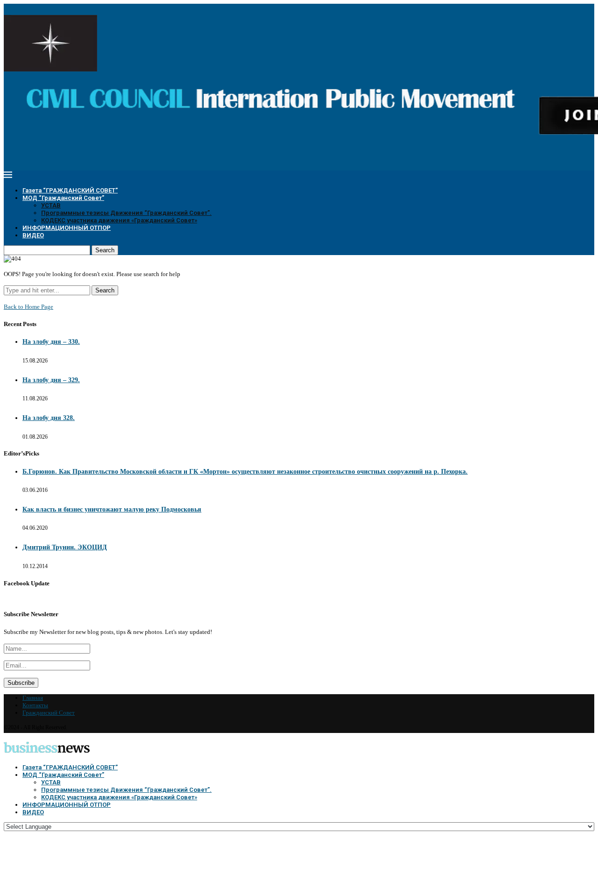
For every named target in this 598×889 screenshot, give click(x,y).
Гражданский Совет (48, 712)
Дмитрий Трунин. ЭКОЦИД (64, 547)
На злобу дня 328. (48, 417)
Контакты (35, 705)
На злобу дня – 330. (51, 341)
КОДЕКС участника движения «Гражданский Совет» (119, 220)
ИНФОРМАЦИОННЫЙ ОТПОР (66, 227)
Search (104, 250)
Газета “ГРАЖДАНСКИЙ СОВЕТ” (70, 190)
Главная (32, 697)
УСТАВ (51, 205)
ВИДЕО (33, 235)
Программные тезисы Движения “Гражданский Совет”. (126, 212)
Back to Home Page (28, 306)
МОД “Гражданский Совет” (63, 197)
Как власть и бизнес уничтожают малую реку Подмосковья (111, 509)
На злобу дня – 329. (51, 380)
